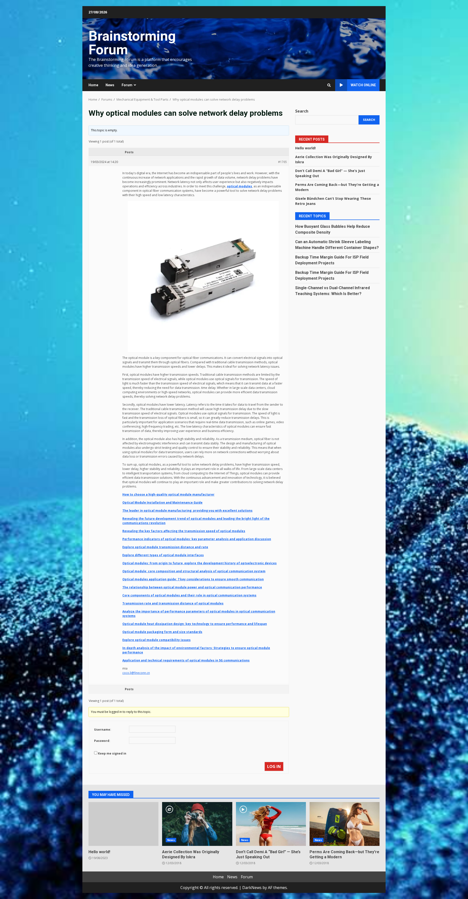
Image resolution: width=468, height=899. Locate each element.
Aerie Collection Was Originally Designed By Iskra (197, 824)
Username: (102, 729)
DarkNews (252, 887)
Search (301, 111)
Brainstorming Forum (132, 43)
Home (93, 85)
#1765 (282, 162)
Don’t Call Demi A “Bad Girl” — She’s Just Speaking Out (271, 824)
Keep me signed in (112, 753)
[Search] (329, 85)
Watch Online (363, 85)
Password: (102, 741)
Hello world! (305, 147)
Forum (127, 85)
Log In (274, 766)
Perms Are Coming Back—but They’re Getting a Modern (345, 824)
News (110, 85)
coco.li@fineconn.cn (136, 673)
